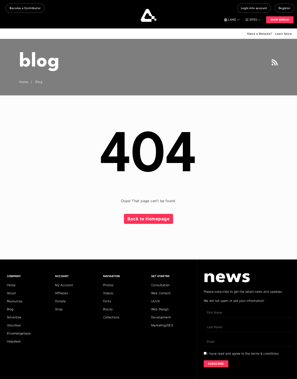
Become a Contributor (25, 8)
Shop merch (279, 19)
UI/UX (155, 301)
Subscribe (216, 363)
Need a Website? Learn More (269, 33)
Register (284, 8)
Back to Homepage (148, 218)
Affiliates (61, 293)
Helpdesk (14, 341)
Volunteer (14, 325)
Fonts (107, 301)
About (11, 293)
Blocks (108, 309)
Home (11, 285)
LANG (232, 19)
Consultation (160, 285)
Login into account (254, 8)
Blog (10, 309)
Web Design (160, 309)
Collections (111, 317)
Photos (108, 285)
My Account (64, 285)
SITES (253, 19)
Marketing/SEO (162, 325)
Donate (60, 301)
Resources (15, 301)
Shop (59, 309)
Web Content (160, 293)
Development (161, 317)
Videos (108, 293)
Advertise (14, 317)
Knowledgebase (19, 333)
